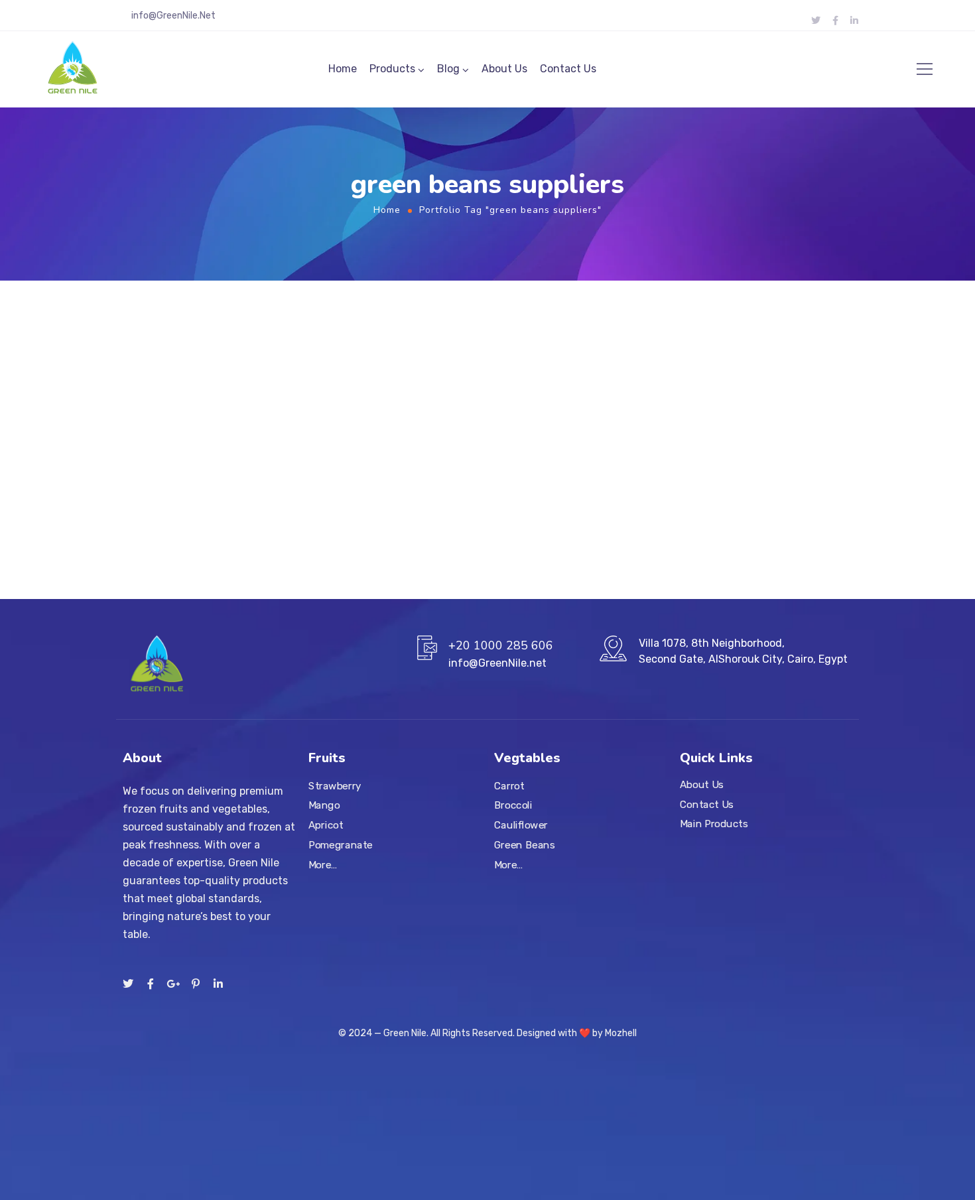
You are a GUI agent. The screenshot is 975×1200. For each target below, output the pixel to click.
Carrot (509, 785)
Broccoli (513, 805)
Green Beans (524, 844)
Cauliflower (521, 825)
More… (323, 864)
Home (342, 68)
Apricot (325, 825)
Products (392, 68)
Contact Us (568, 68)
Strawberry (334, 785)
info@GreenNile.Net (173, 15)
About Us (504, 68)
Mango (324, 805)
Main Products (714, 824)
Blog (448, 68)
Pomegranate (340, 844)
